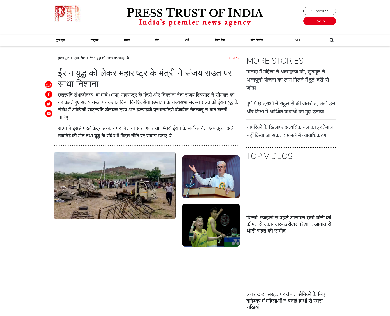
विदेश (127, 40)
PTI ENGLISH (297, 40)
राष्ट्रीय (94, 40)
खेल (157, 40)
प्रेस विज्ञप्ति (257, 40)
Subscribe (320, 11)
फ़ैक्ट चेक (220, 40)
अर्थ (187, 40)
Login (319, 21)
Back (235, 58)
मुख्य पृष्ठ (60, 40)
